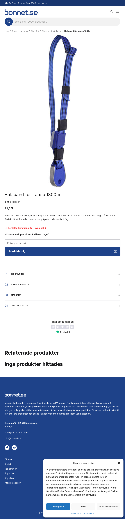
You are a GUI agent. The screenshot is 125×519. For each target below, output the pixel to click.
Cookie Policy (76, 513)
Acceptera (58, 506)
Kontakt (8, 464)
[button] (118, 463)
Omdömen (16, 295)
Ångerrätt (9, 473)
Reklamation (11, 468)
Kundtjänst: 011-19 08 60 (17, 432)
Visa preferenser (108, 506)
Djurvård (35, 31)
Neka (83, 506)
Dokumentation (20, 305)
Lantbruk (24, 31)
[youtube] (14, 447)
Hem (7, 31)
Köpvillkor (9, 478)
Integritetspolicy (88, 513)
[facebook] (7, 447)
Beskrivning (17, 274)
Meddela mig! (17, 251)
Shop (14, 31)
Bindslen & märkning (51, 31)
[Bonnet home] (21, 12)
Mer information (20, 284)
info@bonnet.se (13, 438)
